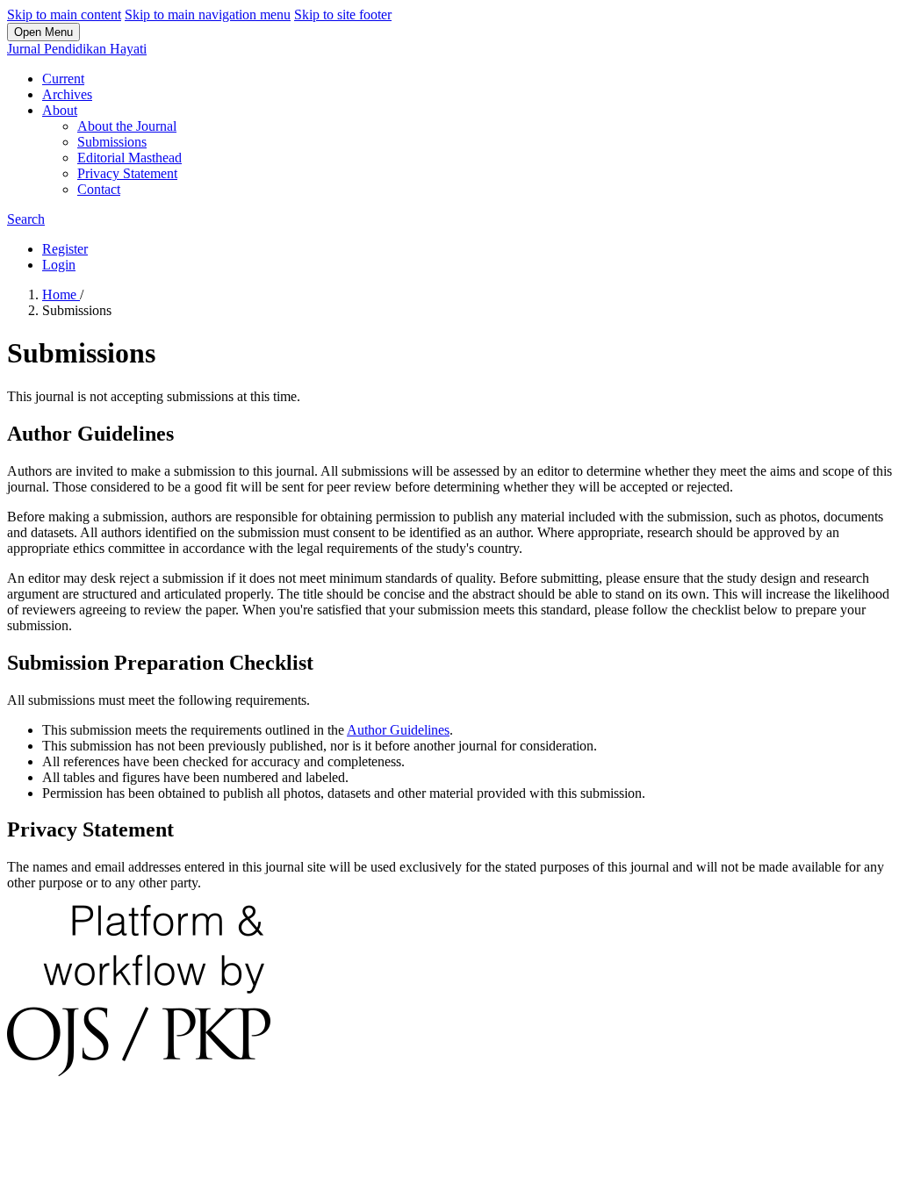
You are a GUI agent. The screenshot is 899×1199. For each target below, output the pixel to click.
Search (26, 219)
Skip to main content (64, 14)
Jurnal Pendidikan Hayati (77, 48)
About (59, 110)
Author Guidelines (398, 729)
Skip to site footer (343, 14)
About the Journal (126, 125)
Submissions (112, 141)
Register (65, 248)
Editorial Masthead (129, 157)
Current (63, 78)
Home (61, 294)
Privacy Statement (127, 173)
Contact (98, 189)
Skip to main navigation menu (208, 14)
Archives (67, 94)
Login (59, 264)
